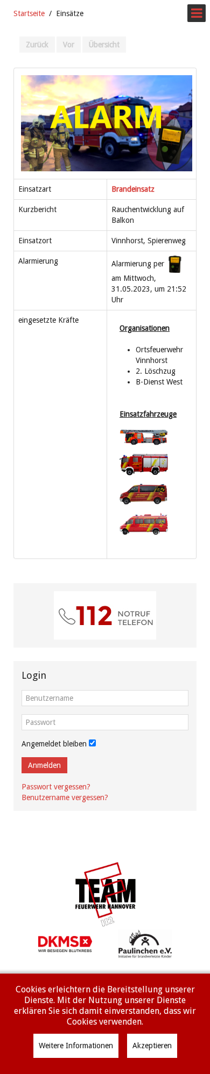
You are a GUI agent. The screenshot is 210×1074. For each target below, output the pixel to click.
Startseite (29, 13)
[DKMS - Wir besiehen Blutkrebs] (65, 943)
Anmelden (44, 765)
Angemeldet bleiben (54, 743)
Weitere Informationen (76, 1045)
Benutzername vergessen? (65, 797)
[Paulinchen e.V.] (145, 943)
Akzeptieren (152, 1045)
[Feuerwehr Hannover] (105, 894)
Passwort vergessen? (56, 786)
